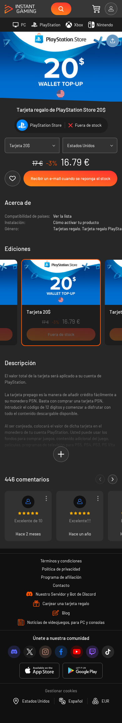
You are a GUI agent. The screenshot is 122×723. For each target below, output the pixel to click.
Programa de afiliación (61, 577)
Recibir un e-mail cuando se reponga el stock (70, 178)
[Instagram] (45, 652)
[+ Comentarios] (112, 479)
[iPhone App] (39, 671)
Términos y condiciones (61, 560)
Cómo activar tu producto (76, 222)
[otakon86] (28, 502)
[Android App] (83, 671)
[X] (29, 652)
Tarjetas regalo (66, 228)
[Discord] (14, 652)
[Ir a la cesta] (96, 9)
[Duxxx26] (80, 502)
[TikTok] (108, 652)
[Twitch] (92, 652)
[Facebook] (61, 652)
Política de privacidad (61, 568)
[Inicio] (20, 9)
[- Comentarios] (100, 479)
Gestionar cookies (61, 690)
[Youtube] (76, 652)
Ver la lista (62, 216)
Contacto (61, 585)
